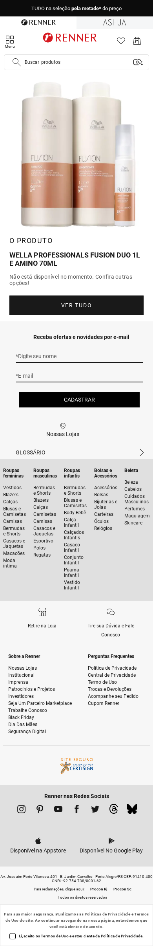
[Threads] (113, 811)
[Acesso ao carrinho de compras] (137, 43)
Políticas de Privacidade (108, 914)
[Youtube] (58, 810)
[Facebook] (77, 810)
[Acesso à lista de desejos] (121, 43)
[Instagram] (21, 810)
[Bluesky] (132, 811)
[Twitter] (95, 810)
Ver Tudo (76, 305)
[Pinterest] (40, 810)
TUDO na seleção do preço (76, 8)
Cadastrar (79, 399)
